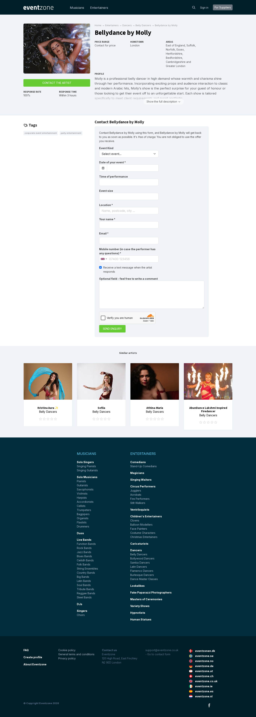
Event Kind (106, 148)
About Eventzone (34, 664)
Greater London (175, 66)
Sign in (204, 7)
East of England (175, 45)
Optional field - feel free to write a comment (128, 278)
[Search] (193, 7)
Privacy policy (67, 658)
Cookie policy (67, 650)
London (135, 45)
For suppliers (223, 7)
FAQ (26, 650)
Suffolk (190, 45)
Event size (106, 190)
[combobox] (129, 210)
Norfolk (170, 49)
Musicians (77, 8)
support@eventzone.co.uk (161, 650)
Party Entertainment (71, 133)
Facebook (209, 705)
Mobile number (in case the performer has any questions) (127, 251)
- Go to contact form (157, 654)
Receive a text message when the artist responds (127, 269)
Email (104, 233)
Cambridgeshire (176, 61)
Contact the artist (56, 82)
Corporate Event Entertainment (41, 133)
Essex (180, 49)
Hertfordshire (174, 53)
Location (106, 205)
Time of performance (113, 176)
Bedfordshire (174, 57)
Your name (107, 219)
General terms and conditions (76, 654)
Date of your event (112, 162)
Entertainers (99, 8)
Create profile (32, 657)
